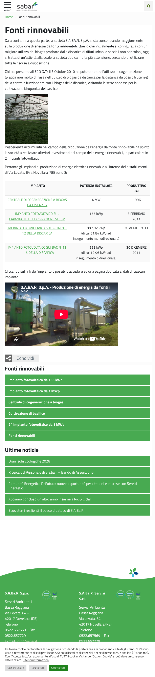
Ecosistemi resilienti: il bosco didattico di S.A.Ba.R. (46, 510)
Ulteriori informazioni (36, 660)
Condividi (25, 358)
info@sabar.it (27, 641)
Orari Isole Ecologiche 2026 (29, 461)
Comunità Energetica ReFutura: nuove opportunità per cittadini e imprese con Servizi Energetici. (72, 486)
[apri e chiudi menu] (8, 4)
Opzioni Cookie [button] (15, 668)
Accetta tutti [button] (58, 668)
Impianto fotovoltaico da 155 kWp (35, 379)
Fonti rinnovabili (21, 435)
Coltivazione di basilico (26, 413)
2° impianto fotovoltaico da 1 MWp (36, 424)
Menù (7, 10)
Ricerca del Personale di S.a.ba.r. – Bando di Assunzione (50, 472)
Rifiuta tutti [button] (38, 668)
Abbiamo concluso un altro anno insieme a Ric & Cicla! (49, 499)
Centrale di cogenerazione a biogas (36, 402)
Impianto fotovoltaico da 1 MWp (34, 390)
